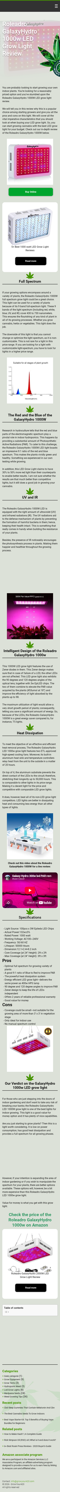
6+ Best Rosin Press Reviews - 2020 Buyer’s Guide (27, 1446)
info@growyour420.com (22, 1481)
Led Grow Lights (12, 1390)
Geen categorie (11, 1376)
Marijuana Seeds (12, 1393)
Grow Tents (9, 1383)
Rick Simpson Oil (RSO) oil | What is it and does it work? (30, 1440)
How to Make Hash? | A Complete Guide (23, 1434)
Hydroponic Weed (12, 1386)
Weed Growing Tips (13, 1396)
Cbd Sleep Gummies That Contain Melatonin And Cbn (29, 1407)
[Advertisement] (30, 574)
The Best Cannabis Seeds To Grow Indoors (24, 1413)
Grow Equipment (12, 1379)
